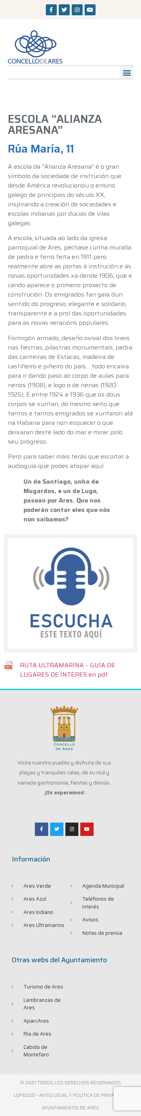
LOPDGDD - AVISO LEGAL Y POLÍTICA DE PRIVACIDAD (71, 1095)
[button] (126, 72)
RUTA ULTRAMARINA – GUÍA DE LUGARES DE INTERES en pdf (67, 669)
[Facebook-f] (51, 9)
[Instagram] (77, 9)
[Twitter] (64, 9)
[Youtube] (90, 9)
